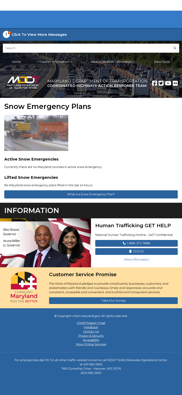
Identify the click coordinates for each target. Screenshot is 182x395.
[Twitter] (161, 83)
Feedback (91, 327)
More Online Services (91, 344)
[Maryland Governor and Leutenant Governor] (45, 242)
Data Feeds (162, 61)
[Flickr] (175, 83)
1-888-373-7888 (138, 243)
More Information (151, 259)
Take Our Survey (113, 300)
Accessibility (91, 340)
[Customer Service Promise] (24, 287)
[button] (91, 34)
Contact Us (91, 331)
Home (16, 61)
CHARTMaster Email (91, 323)
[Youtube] (168, 83)
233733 (138, 251)
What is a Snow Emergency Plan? (91, 194)
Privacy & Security (91, 336)
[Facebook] (154, 83)
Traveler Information (54, 61)
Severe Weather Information (111, 61)
